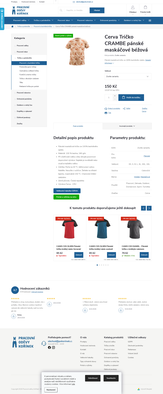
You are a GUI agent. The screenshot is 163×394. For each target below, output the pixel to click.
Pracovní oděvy (22, 45)
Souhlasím (111, 378)
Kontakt (42, 2)
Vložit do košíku (133, 97)
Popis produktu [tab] (78, 126)
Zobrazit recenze (37, 292)
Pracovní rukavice (23, 93)
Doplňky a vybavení (24, 111)
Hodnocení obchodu (28, 2)
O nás (82, 353)
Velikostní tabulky (86, 357)
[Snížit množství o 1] (115, 99)
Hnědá (137, 177)
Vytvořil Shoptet (146, 389)
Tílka (21, 82)
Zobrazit (79, 255)
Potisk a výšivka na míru (66, 197)
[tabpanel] (70, 238)
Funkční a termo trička (27, 75)
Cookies (131, 357)
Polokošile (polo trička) (27, 67)
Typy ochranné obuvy (88, 361)
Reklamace (132, 349)
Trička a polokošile (24, 58)
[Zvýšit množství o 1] (115, 96)
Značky (19, 124)
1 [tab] (97, 265)
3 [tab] (101, 265)
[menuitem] (21, 20)
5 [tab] (105, 265)
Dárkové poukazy (23, 117)
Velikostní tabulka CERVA (67, 191)
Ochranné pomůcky (24, 99)
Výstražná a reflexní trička (29, 71)
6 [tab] (108, 265)
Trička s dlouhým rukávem (29, 78)
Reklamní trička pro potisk (29, 86)
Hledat (97, 10)
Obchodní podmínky (135, 346)
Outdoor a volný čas (24, 105)
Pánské (147, 156)
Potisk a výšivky (86, 365)
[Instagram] (53, 348)
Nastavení (51, 390)
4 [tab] (103, 265)
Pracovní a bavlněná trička (29, 63)
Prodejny (14, 2)
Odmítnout (92, 378)
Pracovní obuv (22, 52)
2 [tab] (99, 265)
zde (73, 384)
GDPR (130, 342)
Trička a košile (109, 346)
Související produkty (125, 126)
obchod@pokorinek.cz (60, 341)
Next (149, 208)
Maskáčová (145, 177)
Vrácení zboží (133, 353)
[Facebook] (49, 348)
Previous (143, 208)
